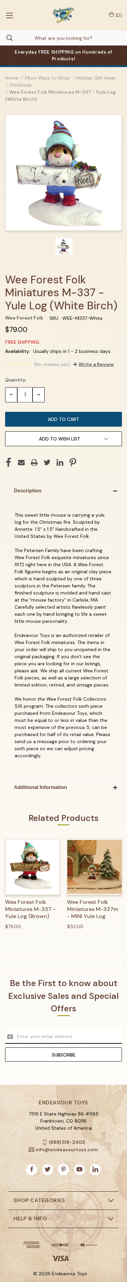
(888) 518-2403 (67, 1142)
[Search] (6, 37)
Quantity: (15, 380)
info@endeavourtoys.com (67, 1150)
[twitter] (47, 1169)
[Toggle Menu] (9, 15)
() (118, 15)
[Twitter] (47, 462)
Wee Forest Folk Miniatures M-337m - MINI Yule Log (92, 909)
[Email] (21, 462)
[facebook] (32, 1169)
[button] (63, 490)
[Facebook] (8, 462)
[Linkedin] (60, 462)
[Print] (34, 462)
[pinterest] (63, 1169)
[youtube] (79, 1169)
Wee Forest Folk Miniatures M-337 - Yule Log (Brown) (30, 909)
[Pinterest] (72, 462)
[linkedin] (95, 1169)
